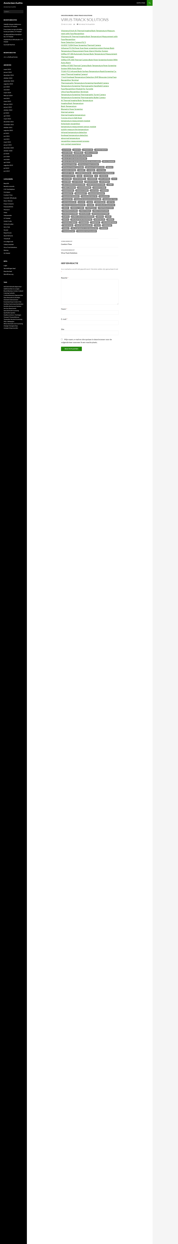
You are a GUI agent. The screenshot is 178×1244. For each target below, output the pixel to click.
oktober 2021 (8, 127)
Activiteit (66, 150)
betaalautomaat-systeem (88, 164)
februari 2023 (8, 104)
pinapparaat (91, 208)
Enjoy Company (9, 204)
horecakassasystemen (96, 184)
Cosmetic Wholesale (10, 198)
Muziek (90, 205)
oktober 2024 (8, 78)
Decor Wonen (8, 201)
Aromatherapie (101, 150)
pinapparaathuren (106, 208)
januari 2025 (8, 72)
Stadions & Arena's (70, 222)
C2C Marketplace (9, 189)
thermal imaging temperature (73, 115)
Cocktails (101, 170)
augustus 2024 (8, 84)
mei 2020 (7, 159)
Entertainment (79, 179)
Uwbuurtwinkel (9, 244)
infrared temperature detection (74, 132)
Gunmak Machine (9, 45)
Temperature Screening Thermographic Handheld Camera (85, 86)
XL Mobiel (7, 253)
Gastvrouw (77, 181)
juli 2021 (6, 133)
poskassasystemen (70, 213)
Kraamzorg (67, 199)
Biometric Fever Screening (72, 109)
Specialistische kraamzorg (81, 219)
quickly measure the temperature (75, 129)
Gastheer (66, 181)
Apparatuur (87, 150)
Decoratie (88, 176)
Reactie (64, 278)
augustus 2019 (8, 165)
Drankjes (104, 176)
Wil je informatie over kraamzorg (84, 228)
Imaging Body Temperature (72, 103)
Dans (79, 176)
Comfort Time (68, 173)
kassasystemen (82, 190)
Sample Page (141, 3)
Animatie (77, 150)
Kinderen (104, 190)
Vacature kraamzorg (84, 225)
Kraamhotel (67, 193)
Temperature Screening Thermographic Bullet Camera (83, 97)
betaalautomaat (69, 164)
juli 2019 (6, 168)
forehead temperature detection (74, 135)
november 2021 (9, 124)
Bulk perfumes (13, 57)
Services (100, 216)
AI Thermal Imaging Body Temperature (77, 100)
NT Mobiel (7, 218)
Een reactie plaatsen (87, 24)
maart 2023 (7, 101)
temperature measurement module (75, 121)
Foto (114, 179)
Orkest (65, 208)
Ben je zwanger (108, 161)
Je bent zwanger (69, 187)
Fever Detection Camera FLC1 (73, 42)
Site (62, 329)
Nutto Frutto (8, 221)
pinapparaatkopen (70, 211)
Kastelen (94, 190)
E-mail (64, 319)
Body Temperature (68, 106)
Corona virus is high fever (71, 118)
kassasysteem (68, 190)
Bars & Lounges (91, 152)
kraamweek (104, 196)
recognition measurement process (75, 141)
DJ (96, 176)
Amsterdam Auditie (13, 3)
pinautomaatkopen (101, 211)
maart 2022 (7, 119)
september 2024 (9, 81)
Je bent (110, 184)
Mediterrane (100, 202)
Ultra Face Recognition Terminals (74, 91)
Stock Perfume (8, 236)
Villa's (97, 225)
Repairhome (8, 233)
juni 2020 (7, 156)
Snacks (65, 219)
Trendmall (7, 239)
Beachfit (6, 183)
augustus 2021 (8, 130)
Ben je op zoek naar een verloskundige (77, 155)
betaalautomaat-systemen (73, 167)
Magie (90, 202)
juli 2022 (6, 113)
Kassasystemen (8, 207)
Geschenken (104, 181)
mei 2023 (7, 98)
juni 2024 (7, 87)
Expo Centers (104, 179)
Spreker (110, 219)
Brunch (109, 167)
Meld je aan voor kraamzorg (74, 205)
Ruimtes (66, 216)
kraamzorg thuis (110, 199)
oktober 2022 (8, 110)
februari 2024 (8, 95)
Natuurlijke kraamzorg (105, 205)
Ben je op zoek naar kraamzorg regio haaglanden (81, 161)
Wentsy (6, 250)
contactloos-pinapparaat (104, 173)
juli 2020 (6, 154)
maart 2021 (7, 142)
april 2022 (7, 116)
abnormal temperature (70, 138)
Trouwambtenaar (109, 222)
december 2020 (9, 148)
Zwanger (104, 228)
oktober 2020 (8, 151)
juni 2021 (7, 136)
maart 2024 (7, 92)
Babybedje (78, 152)
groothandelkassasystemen (73, 184)
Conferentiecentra (84, 173)
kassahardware (84, 187)
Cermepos (7, 192)
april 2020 (7, 162)
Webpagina (107, 225)
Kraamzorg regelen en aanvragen (87, 199)
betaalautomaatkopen (95, 167)
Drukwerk (67, 179)
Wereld (66, 228)
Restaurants (85, 213)
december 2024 (9, 75)
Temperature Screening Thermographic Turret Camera (83, 94)
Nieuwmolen (8, 215)
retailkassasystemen (100, 213)
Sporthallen (99, 219)
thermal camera (67, 112)
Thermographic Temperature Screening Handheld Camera (85, 83)
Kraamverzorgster (89, 196)
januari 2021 (8, 145)
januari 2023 (8, 107)
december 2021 (9, 122)
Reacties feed (8, 271)
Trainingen (84, 222)
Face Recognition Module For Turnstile (77, 89)
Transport (95, 222)
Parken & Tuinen (77, 208)
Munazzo (7, 209)
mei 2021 (7, 139)
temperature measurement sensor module (78, 126)
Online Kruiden (8, 224)
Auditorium (67, 152)
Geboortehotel (91, 181)
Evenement (92, 179)
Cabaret (81, 170)
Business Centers (69, 170)
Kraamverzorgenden (71, 196)
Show (108, 216)
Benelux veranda (9, 186)
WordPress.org (8, 274)
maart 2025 (7, 69)
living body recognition (70, 123)
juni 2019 (7, 171)
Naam (64, 309)
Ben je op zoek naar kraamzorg (74, 158)
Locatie (81, 202)
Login (5, 265)
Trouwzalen (68, 225)
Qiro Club (7, 227)
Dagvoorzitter (68, 176)
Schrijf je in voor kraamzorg (83, 216)
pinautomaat (85, 211)
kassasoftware (99, 187)
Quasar (6, 230)
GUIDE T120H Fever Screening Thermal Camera (81, 45)
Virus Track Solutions (83, 15)
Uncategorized (67, 15)
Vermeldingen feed (9, 268)
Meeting (111, 202)
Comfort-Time (66, 242)
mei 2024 (7, 90)
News (5, 212)
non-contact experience (71, 144)
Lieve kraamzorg (69, 202)
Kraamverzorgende (96, 193)
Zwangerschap (68, 231)
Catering (91, 170)
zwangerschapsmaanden (86, 231)
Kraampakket (81, 193)
